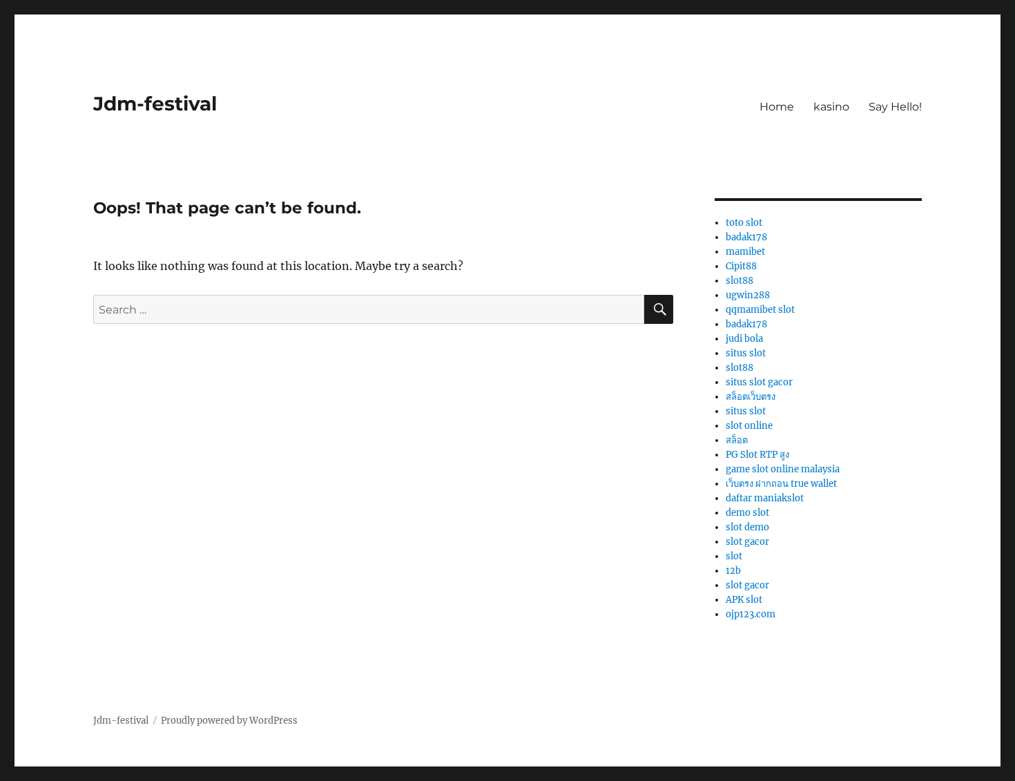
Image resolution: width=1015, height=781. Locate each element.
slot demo (747, 527)
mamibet (745, 252)
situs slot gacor (759, 382)
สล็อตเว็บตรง (750, 397)
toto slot (744, 223)
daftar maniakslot (765, 498)
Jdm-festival (155, 103)
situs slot (746, 353)
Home (777, 106)
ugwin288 (748, 295)
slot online (749, 426)
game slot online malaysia (783, 469)
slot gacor (747, 542)
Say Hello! (895, 106)
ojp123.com (750, 614)
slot (734, 556)
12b (733, 571)
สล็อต (737, 440)
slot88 (739, 281)
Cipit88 (741, 266)
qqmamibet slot (760, 310)
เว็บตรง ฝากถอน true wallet (781, 484)
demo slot (747, 513)
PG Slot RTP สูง (757, 455)
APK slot (744, 600)
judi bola (744, 339)
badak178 (746, 237)
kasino (831, 106)
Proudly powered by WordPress (229, 720)
